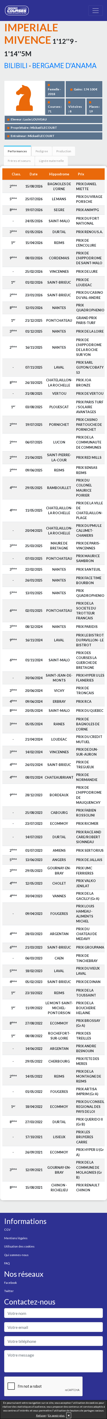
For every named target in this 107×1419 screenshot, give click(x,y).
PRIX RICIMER (87, 823)
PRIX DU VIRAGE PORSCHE (89, 199)
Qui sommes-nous (16, 1255)
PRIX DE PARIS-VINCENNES (88, 545)
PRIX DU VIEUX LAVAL (88, 970)
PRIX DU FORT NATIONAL (87, 220)
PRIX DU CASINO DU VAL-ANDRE (89, 294)
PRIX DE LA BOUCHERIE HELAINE (86, 1008)
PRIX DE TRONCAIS (85, 690)
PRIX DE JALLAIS (89, 860)
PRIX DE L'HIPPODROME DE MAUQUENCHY (89, 795)
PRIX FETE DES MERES (87, 1061)
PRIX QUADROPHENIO (90, 307)
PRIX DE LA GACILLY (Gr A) (87, 895)
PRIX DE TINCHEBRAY (87, 958)
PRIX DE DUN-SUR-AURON (87, 751)
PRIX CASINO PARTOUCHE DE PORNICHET (89, 425)
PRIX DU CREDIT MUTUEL (89, 739)
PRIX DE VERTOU (89, 393)
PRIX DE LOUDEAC (84, 282)
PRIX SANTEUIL (88, 569)
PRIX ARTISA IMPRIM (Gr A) (87, 1091)
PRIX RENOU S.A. (89, 232)
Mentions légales (16, 1238)
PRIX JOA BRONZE (83, 382)
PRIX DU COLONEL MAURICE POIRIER (84, 487)
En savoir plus (56, 1415)
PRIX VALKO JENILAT (86, 883)
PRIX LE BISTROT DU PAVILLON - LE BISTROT (90, 640)
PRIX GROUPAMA (90, 947)
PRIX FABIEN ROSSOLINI (86, 812)
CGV (7, 1229)
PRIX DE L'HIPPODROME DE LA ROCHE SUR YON (89, 347)
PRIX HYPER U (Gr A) (90, 1152)
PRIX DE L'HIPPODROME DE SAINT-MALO (89, 258)
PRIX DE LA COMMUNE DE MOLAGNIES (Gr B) (89, 1169)
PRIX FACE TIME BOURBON (88, 580)
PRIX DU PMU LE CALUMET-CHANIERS (89, 531)
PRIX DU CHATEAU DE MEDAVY (86, 934)
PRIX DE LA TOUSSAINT (86, 992)
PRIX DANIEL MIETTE (86, 186)
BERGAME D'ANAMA (64, 65)
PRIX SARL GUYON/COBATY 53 (90, 367)
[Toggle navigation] (95, 10)
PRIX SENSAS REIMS (86, 470)
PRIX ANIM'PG (87, 210)
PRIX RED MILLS (89, 457)
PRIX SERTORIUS (90, 850)
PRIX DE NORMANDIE (86, 777)
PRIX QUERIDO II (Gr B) (89, 1121)
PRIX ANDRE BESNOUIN (86, 1048)
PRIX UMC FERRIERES (84, 870)
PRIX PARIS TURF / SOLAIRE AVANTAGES (89, 407)
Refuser (41, 1415)
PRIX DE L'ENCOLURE (86, 242)
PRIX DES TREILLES (83, 1035)
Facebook (10, 1282)
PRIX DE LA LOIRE (90, 331)
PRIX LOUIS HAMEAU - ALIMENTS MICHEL (85, 913)
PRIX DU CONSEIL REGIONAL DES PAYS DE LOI (90, 1107)
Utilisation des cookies (19, 1246)
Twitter (9, 1291)
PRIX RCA (83, 701)
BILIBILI (16, 65)
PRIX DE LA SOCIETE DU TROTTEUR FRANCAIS (86, 610)
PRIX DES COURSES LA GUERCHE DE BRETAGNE (86, 660)
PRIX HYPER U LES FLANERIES (90, 677)
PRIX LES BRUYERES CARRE (84, 1137)
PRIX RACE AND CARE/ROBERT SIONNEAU (88, 837)
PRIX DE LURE (87, 271)
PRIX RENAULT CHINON (88, 1187)
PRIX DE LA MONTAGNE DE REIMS (88, 1076)
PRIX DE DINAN (88, 982)
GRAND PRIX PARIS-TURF (86, 320)
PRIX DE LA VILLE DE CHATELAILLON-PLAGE (89, 510)
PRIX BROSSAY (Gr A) (88, 1023)
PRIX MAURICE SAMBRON (88, 558)
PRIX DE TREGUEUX (85, 764)
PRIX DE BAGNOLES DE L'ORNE (87, 724)
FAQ (7, 1263)
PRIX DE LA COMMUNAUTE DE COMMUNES (88, 442)
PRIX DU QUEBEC (89, 710)
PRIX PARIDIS (87, 627)
